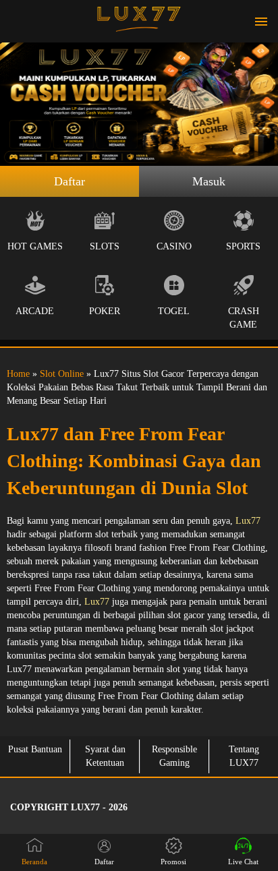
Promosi (173, 862)
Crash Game (243, 318)
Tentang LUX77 (244, 756)
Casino (174, 246)
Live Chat (243, 862)
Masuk (208, 181)
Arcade (35, 311)
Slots (104, 246)
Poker (104, 311)
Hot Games (35, 246)
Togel (174, 311)
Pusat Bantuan (35, 749)
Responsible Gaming (174, 756)
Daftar (69, 181)
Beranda (34, 862)
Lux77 (247, 521)
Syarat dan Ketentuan (105, 756)
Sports (243, 246)
